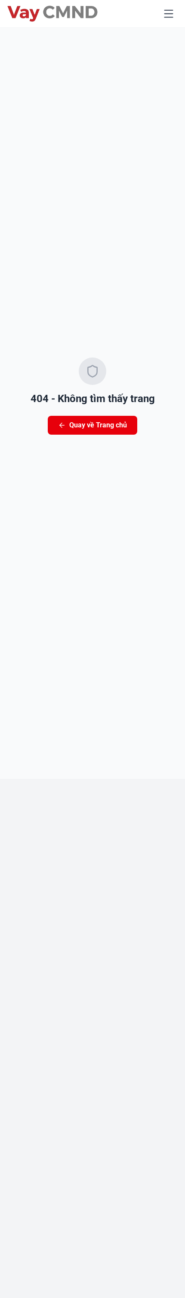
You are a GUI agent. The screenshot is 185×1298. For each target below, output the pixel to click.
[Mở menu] (168, 13)
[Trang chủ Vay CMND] (52, 13)
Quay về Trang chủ (98, 425)
